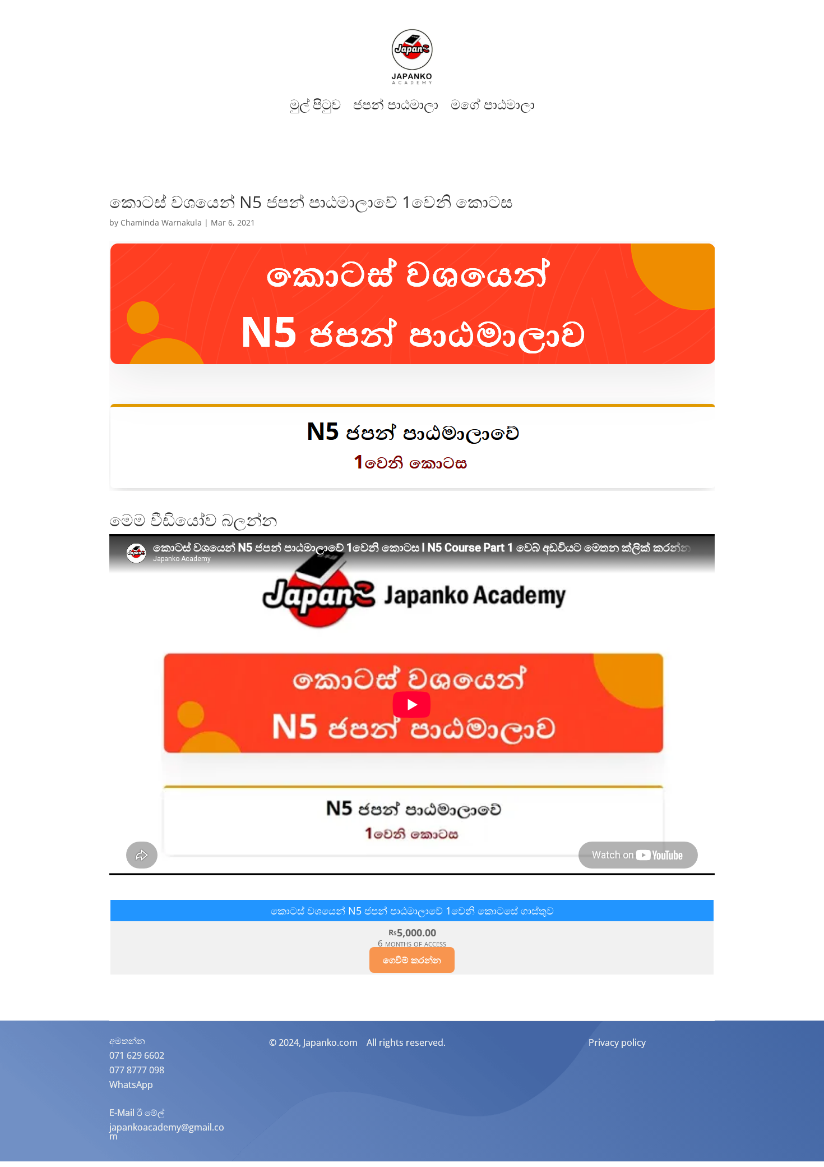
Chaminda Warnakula (161, 222)
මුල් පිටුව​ (315, 104)
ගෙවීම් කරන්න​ (412, 960)
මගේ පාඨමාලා (493, 104)
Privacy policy (617, 1042)
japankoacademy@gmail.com (166, 1131)
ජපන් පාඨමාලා (395, 104)
